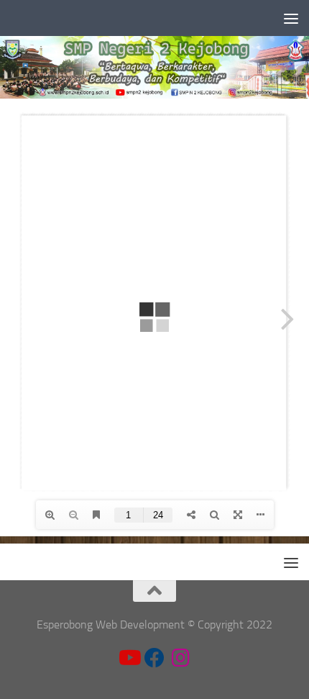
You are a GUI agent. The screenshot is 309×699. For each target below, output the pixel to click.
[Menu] (291, 18)
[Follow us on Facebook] (154, 658)
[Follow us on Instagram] (180, 658)
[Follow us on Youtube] (129, 658)
